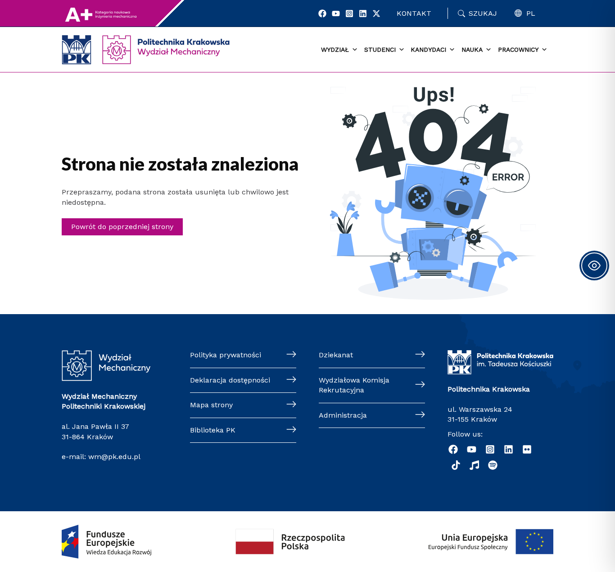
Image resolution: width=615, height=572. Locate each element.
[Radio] (474, 465)
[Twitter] (376, 13)
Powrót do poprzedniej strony (122, 226)
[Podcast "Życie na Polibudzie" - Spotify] (492, 465)
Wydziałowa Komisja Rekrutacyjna (354, 385)
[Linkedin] (363, 13)
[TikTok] (455, 465)
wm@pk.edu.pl (114, 456)
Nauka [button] (472, 49)
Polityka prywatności (225, 355)
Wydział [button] (335, 49)
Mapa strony (211, 405)
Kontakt (414, 13)
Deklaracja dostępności (230, 380)
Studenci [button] (380, 49)
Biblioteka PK (212, 430)
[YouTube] (336, 13)
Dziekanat (336, 355)
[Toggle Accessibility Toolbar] (594, 265)
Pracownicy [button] (518, 49)
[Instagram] (349, 13)
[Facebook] (322, 13)
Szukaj (483, 13)
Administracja (343, 415)
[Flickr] (527, 449)
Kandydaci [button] (428, 49)
